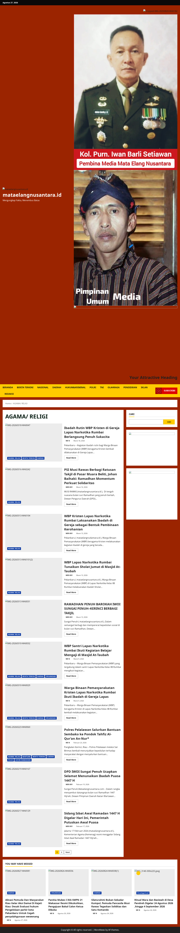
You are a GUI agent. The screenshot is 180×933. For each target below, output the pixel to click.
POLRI (93, 387)
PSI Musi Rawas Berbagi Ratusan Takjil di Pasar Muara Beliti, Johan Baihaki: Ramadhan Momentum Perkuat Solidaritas (33, 487)
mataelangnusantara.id (32, 194)
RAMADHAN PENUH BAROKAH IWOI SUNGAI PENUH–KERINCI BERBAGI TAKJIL (33, 619)
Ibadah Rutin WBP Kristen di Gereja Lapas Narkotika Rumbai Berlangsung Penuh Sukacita (33, 442)
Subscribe (169, 390)
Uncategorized (143, 893)
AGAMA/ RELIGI (14, 458)
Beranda (8, 387)
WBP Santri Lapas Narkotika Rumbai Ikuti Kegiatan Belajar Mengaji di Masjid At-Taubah (33, 661)
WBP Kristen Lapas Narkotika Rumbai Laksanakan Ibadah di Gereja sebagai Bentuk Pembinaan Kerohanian (33, 533)
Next (67, 852)
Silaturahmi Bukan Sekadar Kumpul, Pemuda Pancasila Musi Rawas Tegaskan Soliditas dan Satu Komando (110, 904)
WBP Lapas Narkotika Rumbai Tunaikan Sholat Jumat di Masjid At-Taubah (33, 577)
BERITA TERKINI (25, 387)
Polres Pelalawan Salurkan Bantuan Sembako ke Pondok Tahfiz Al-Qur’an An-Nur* (33, 744)
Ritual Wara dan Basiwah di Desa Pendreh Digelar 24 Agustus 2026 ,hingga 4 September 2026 (153, 903)
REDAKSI (9, 393)
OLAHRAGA (114, 387)
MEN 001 (69, 487)
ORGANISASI (51, 676)
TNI (102, 387)
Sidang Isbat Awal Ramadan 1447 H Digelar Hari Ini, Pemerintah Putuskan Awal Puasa (33, 828)
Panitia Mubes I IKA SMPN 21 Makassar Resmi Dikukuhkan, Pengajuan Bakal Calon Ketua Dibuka (66, 904)
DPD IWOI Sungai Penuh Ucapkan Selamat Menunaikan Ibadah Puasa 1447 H (33, 786)
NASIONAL (42, 387)
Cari (131, 414)
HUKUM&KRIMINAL (75, 387)
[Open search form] (152, 390)
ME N (68, 441)
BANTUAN (26, 757)
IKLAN (144, 387)
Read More (72, 458)
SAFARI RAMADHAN (23, 760)
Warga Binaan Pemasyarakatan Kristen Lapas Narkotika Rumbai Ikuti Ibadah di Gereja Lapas (33, 703)
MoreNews (99, 929)
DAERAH (56, 387)
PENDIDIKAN (130, 387)
